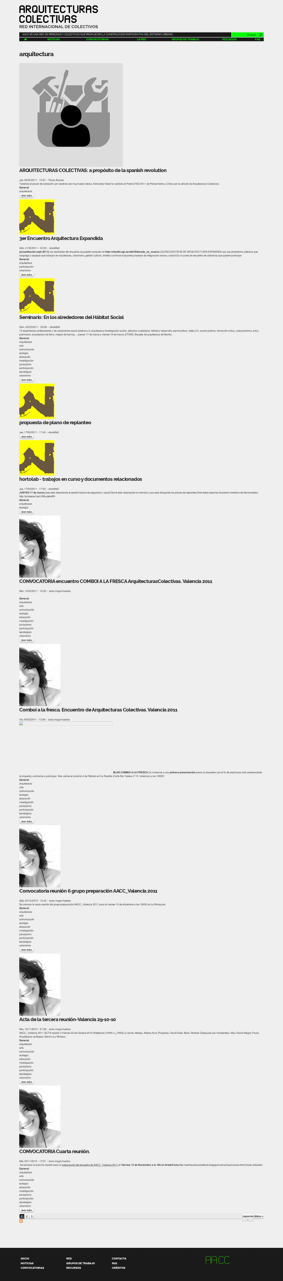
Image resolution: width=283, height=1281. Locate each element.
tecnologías (25, 372)
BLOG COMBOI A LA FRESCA (130, 772)
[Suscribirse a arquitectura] (21, 1221)
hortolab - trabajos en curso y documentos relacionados (80, 479)
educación (24, 357)
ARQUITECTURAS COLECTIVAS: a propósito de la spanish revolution (93, 170)
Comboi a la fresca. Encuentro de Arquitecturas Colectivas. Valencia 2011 (98, 710)
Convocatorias (97, 39)
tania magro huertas (60, 591)
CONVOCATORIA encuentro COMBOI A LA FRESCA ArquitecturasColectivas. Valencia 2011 (115, 581)
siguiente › (248, 1218)
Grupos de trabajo (185, 39)
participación (26, 266)
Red (69, 1258)
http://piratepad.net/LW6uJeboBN (37, 496)
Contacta (119, 1258)
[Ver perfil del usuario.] (71, 165)
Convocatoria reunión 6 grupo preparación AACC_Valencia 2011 (88, 891)
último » (258, 1216)
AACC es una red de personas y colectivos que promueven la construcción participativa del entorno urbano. (97, 34)
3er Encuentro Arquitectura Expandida (61, 238)
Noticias (53, 39)
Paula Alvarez (56, 180)
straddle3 (54, 248)
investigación (26, 360)
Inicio (25, 1258)
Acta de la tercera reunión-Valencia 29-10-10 (67, 1019)
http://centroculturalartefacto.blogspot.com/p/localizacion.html (211, 1165)
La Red (141, 39)
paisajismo (25, 364)
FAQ (257, 39)
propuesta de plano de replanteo (55, 422)
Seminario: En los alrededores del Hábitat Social (71, 317)
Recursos (229, 39)
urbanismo (25, 270)
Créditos (118, 1267)
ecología (23, 353)
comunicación (26, 349)
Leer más (28, 195)
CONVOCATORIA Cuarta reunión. (54, 1151)
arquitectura (25, 191)
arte (21, 345)
